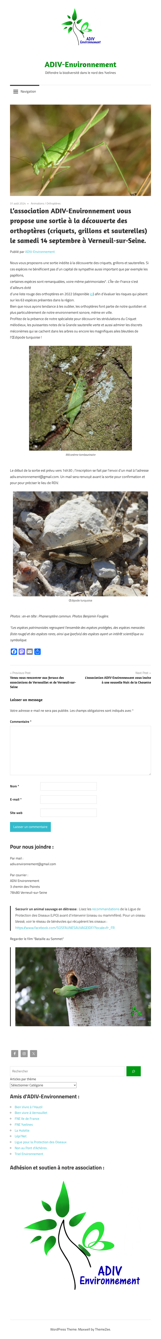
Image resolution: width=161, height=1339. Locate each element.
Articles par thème (23, 1079)
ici (91, 294)
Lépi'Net (21, 1136)
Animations (37, 203)
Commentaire (20, 721)
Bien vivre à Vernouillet (31, 1112)
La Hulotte (22, 1130)
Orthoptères (54, 203)
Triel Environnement (29, 1153)
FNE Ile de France (27, 1118)
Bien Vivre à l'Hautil (28, 1107)
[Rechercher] (133, 1071)
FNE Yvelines (24, 1124)
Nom (14, 786)
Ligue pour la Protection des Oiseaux (41, 1142)
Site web (16, 812)
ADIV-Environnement (80, 64)
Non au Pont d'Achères (31, 1148)
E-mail (16, 799)
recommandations (105, 909)
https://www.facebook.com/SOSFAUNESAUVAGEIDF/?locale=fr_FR (65, 927)
